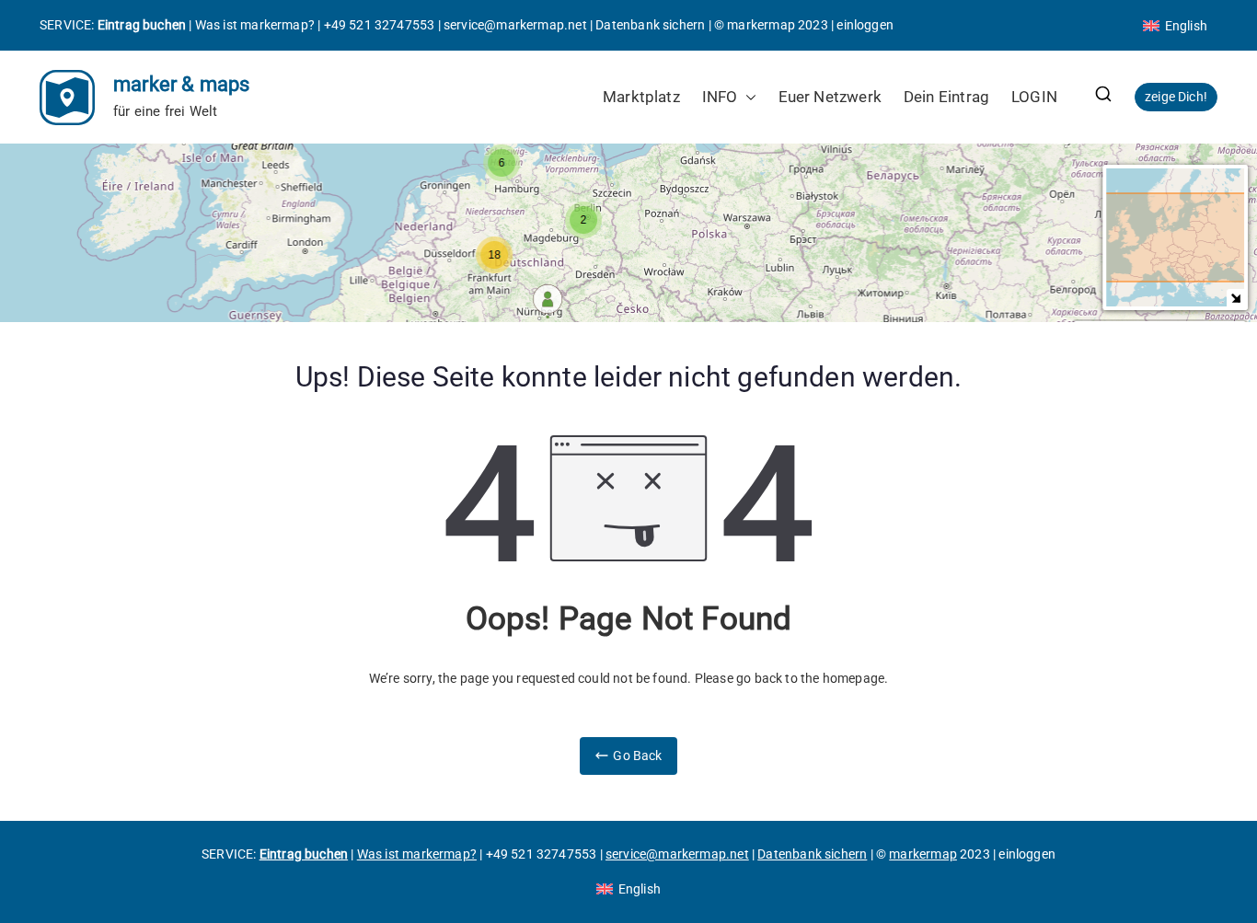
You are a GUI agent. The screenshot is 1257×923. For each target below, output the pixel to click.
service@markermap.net (515, 24)
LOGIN (1034, 96)
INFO (720, 96)
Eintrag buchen (142, 24)
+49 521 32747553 (379, 24)
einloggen (865, 24)
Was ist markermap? (255, 24)
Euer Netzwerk (830, 96)
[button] (747, 97)
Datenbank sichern (650, 24)
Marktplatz (641, 96)
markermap (761, 24)
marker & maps (181, 84)
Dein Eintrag (946, 96)
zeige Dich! (1176, 96)
